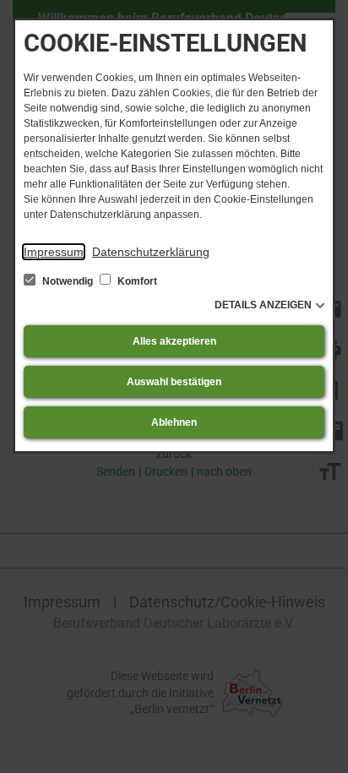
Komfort (136, 281)
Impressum (54, 252)
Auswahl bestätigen (174, 382)
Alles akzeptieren (174, 341)
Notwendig (67, 281)
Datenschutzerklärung (150, 252)
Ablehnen (174, 422)
